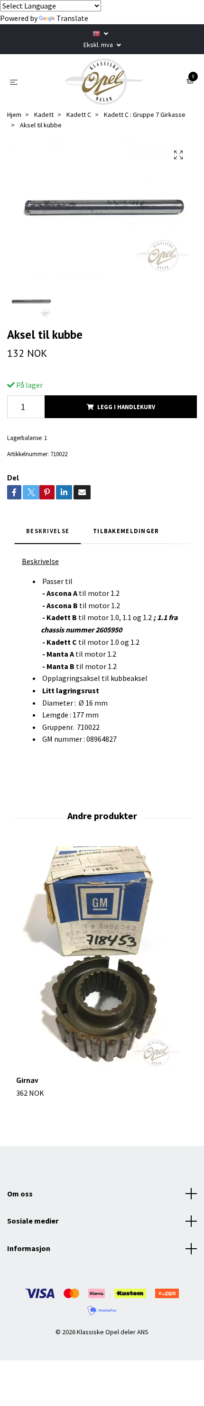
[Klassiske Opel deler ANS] (104, 81)
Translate (72, 18)
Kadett (44, 114)
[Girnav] (102, 960)
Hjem (14, 114)
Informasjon (28, 1248)
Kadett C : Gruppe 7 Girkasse (144, 114)
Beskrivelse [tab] (47, 531)
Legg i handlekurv (126, 407)
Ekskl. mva (98, 44)
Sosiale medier (32, 1220)
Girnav (27, 1080)
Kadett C (78, 114)
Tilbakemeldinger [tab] (126, 531)
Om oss (20, 1193)
